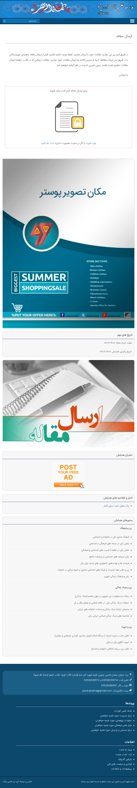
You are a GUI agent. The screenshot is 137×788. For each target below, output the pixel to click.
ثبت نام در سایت (124, 755)
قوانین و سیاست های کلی (119, 764)
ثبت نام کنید (47, 143)
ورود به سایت (125, 750)
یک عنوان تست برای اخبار (116, 506)
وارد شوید (91, 143)
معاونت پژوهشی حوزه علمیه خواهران (114, 721)
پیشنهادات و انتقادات (121, 769)
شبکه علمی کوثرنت (123, 711)
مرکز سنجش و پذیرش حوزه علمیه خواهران (111, 730)
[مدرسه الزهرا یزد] (114, 15)
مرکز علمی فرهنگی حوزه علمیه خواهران (113, 725)
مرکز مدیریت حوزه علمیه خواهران (116, 716)
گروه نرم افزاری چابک (11, 781)
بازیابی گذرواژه (125, 759)
